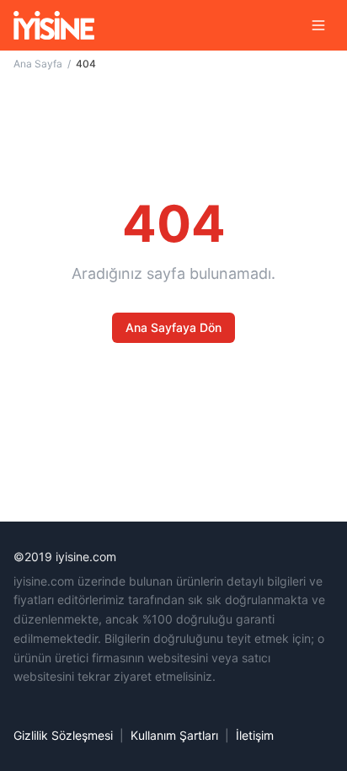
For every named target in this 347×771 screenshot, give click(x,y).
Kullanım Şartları (174, 735)
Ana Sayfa (37, 63)
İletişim (255, 735)
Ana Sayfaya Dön (173, 327)
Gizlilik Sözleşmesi (63, 735)
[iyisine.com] (53, 25)
